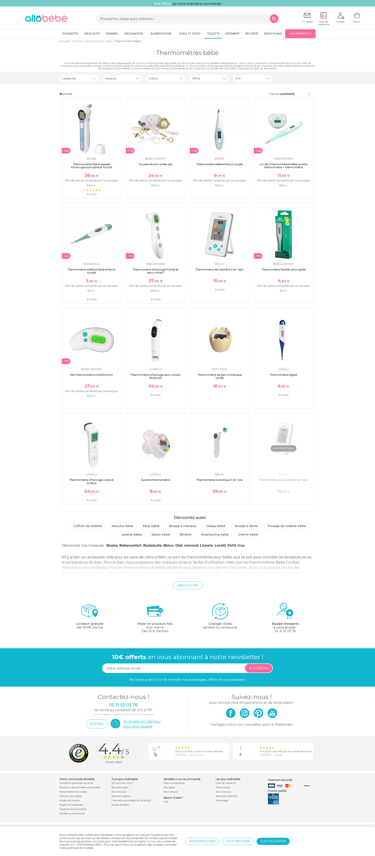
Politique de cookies (70, 796)
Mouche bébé (122, 526)
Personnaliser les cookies (73, 791)
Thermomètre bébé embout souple (219, 164)
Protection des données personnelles (79, 787)
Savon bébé (160, 534)
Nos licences (171, 791)
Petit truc (236, 545)
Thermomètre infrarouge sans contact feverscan (155, 376)
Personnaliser (202, 841)
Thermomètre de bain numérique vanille (220, 376)
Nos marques (119, 791)
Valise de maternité (226, 796)
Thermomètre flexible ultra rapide (284, 269)
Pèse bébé (151, 526)
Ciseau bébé (215, 526)
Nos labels (169, 787)
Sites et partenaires (174, 783)
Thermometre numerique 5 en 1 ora (219, 480)
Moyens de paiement (71, 804)
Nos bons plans (120, 787)
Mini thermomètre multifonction (91, 374)
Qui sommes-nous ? (123, 783)
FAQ (166, 801)
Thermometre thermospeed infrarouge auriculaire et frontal (91, 166)
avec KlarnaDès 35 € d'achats (155, 627)
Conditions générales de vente (76, 783)
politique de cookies (80, 847)
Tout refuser (238, 841)
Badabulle (152, 545)
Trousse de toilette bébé (287, 526)
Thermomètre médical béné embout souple (91, 271)
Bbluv (168, 545)
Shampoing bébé (215, 534)
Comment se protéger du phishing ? (132, 800)
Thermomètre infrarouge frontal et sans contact (155, 271)
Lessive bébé (132, 534)
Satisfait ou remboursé (71, 813)
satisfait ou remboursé (220, 625)
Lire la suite (187, 585)
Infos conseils (223, 787)
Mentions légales (121, 796)
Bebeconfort (130, 545)
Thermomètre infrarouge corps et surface (91, 481)
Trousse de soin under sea (155, 164)
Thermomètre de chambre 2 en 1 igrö (219, 269)
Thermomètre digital (283, 374)
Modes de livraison (69, 800)
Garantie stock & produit (73, 809)
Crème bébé (248, 534)
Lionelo (206, 545)
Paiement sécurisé (280, 780)
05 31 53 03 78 (285, 631)
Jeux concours (224, 791)
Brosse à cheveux (182, 526)
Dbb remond (186, 545)
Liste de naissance (226, 783)
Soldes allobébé (120, 804)
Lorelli (220, 545)
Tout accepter (273, 841)
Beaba (112, 545)
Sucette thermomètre (155, 480)
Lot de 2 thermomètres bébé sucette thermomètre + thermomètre (284, 166)
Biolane (186, 534)
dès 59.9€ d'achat (90, 625)
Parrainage (222, 800)
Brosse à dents (246, 526)
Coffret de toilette (88, 526)
